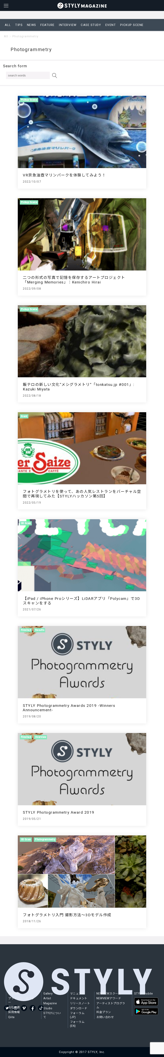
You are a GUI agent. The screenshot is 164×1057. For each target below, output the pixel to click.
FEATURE (47, 25)
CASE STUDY (91, 25)
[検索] (54, 75)
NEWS (31, 25)
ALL (8, 25)
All (6, 36)
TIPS (19, 25)
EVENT (110, 25)
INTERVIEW (68, 25)
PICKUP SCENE (132, 25)
